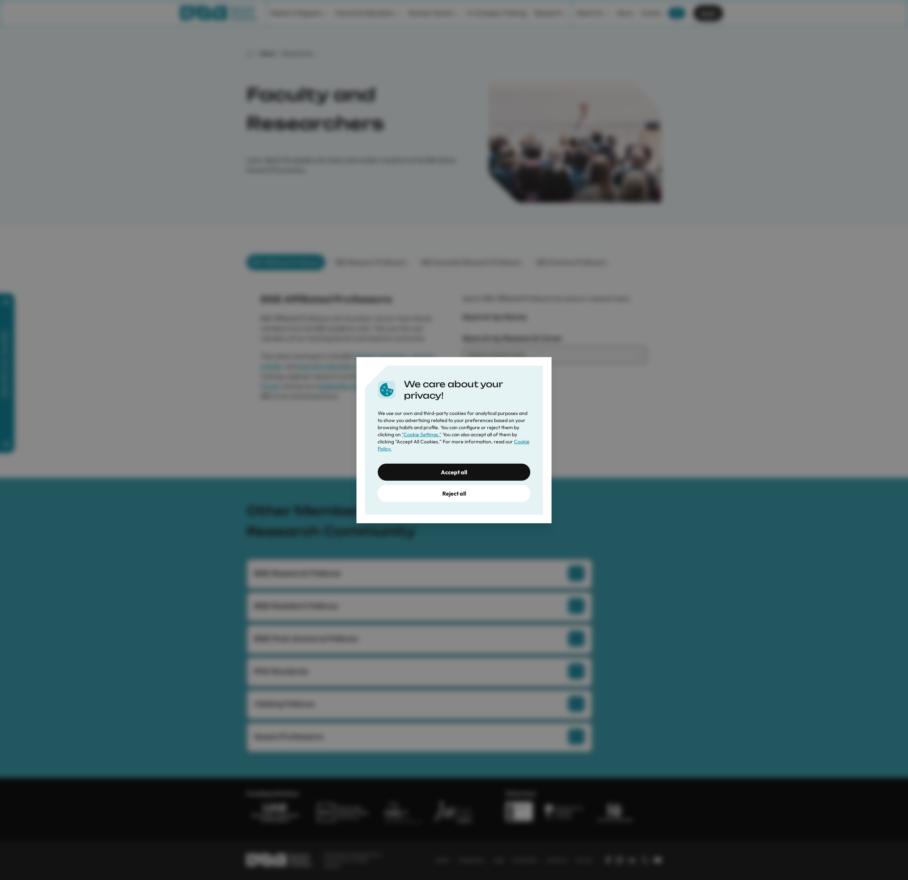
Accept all (454, 472)
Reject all (454, 493)
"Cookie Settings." (422, 434)
